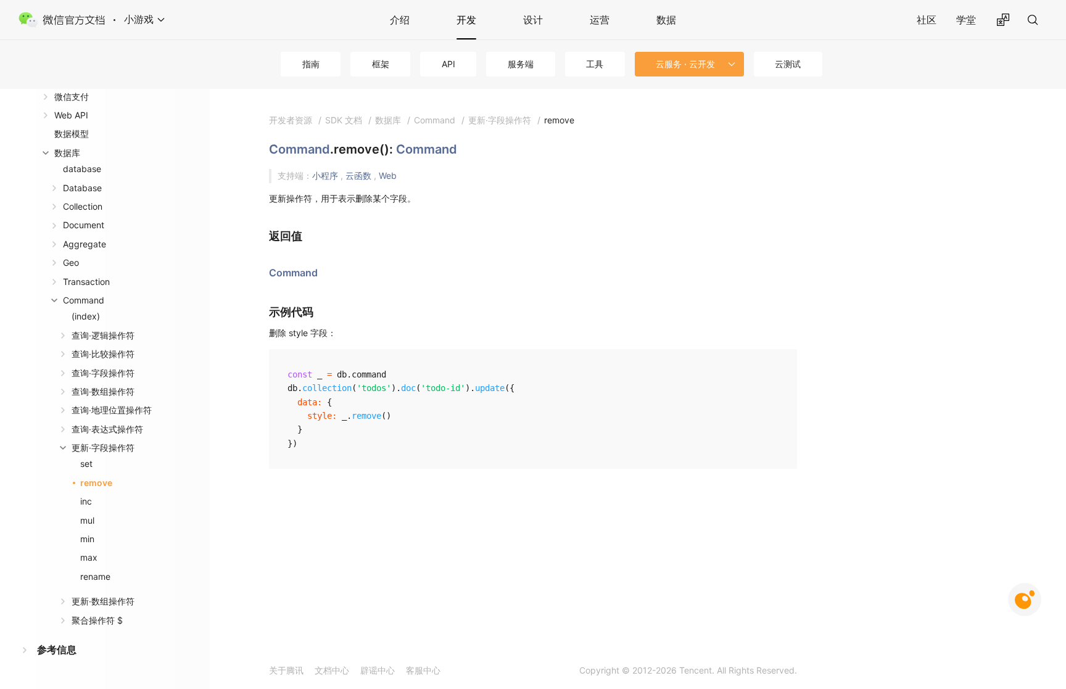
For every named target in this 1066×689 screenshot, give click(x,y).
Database (82, 188)
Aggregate (84, 244)
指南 (311, 64)
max (88, 557)
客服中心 (423, 670)
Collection (82, 206)
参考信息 (56, 649)
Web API (71, 115)
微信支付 (71, 96)
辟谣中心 (377, 670)
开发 (466, 20)
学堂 (966, 20)
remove (96, 482)
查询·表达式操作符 (107, 429)
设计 (533, 20)
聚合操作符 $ (97, 620)
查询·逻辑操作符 (103, 335)
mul (87, 520)
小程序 (326, 175)
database (82, 168)
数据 (666, 20)
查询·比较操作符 (103, 354)
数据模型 (71, 133)
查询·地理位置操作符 (112, 410)
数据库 (67, 152)
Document (83, 225)
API (448, 64)
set (86, 463)
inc (86, 501)
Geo (71, 262)
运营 (599, 20)
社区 (926, 20)
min (87, 539)
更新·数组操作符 (103, 601)
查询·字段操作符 (103, 373)
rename (95, 576)
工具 (594, 64)
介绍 (400, 20)
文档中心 (332, 670)
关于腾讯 (286, 670)
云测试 (788, 64)
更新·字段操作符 (103, 447)
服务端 (521, 64)
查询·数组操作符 (103, 391)
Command (83, 300)
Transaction (86, 281)
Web (388, 175)
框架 (380, 64)
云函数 (359, 175)
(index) (86, 316)
